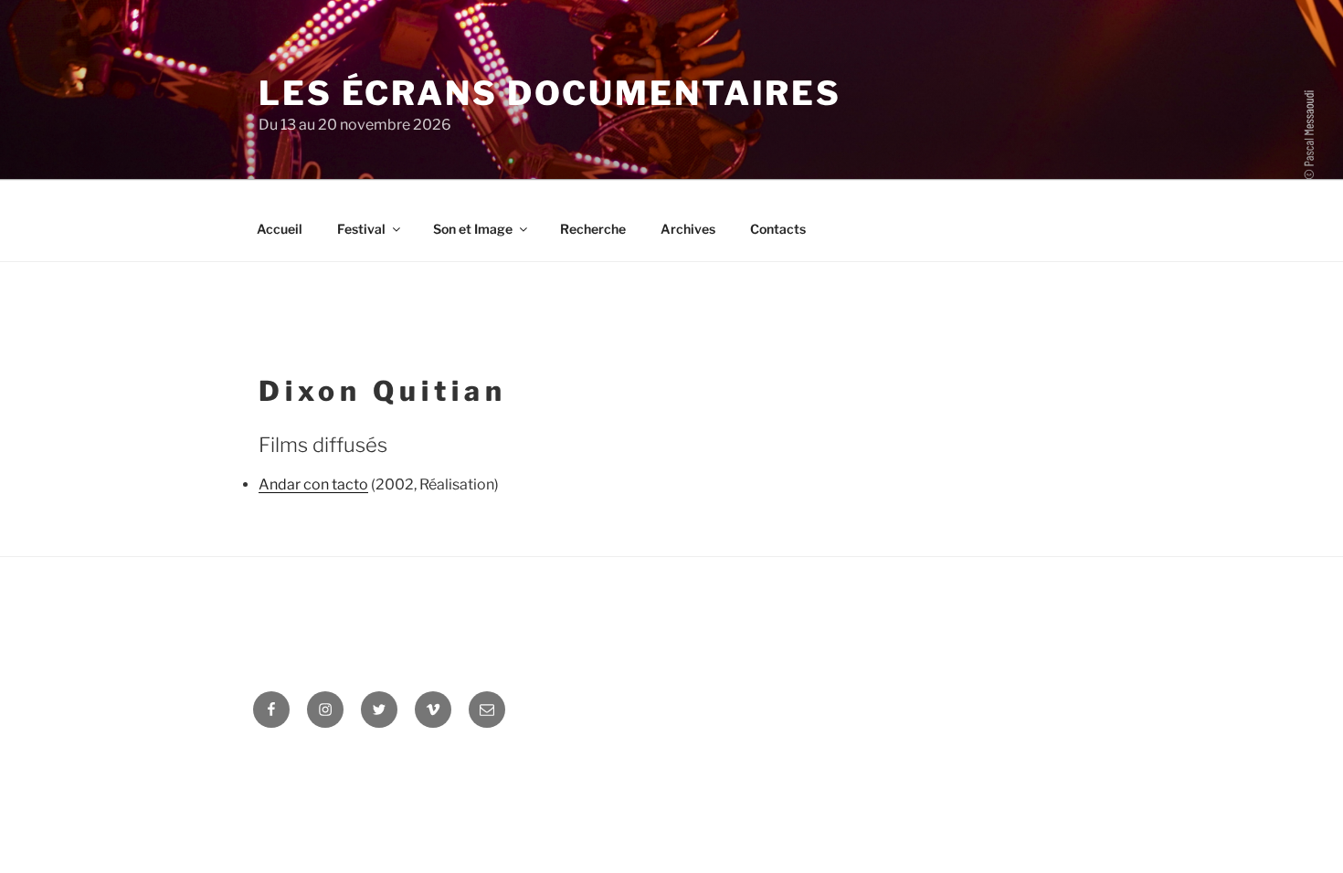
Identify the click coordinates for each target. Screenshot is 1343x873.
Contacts (778, 229)
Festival (361, 229)
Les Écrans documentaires (550, 93)
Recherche (593, 229)
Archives (688, 229)
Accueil (279, 229)
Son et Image (473, 229)
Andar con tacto (313, 484)
